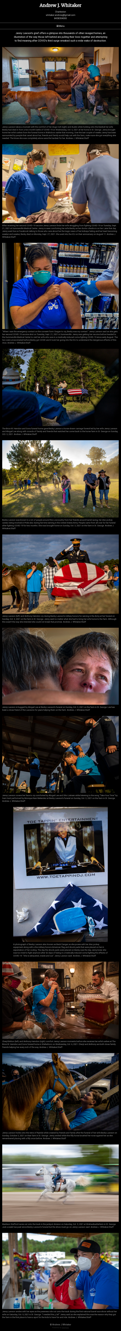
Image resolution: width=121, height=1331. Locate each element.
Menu (61, 26)
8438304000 (60, 18)
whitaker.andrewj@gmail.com (60, 15)
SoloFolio (65, 1328)
